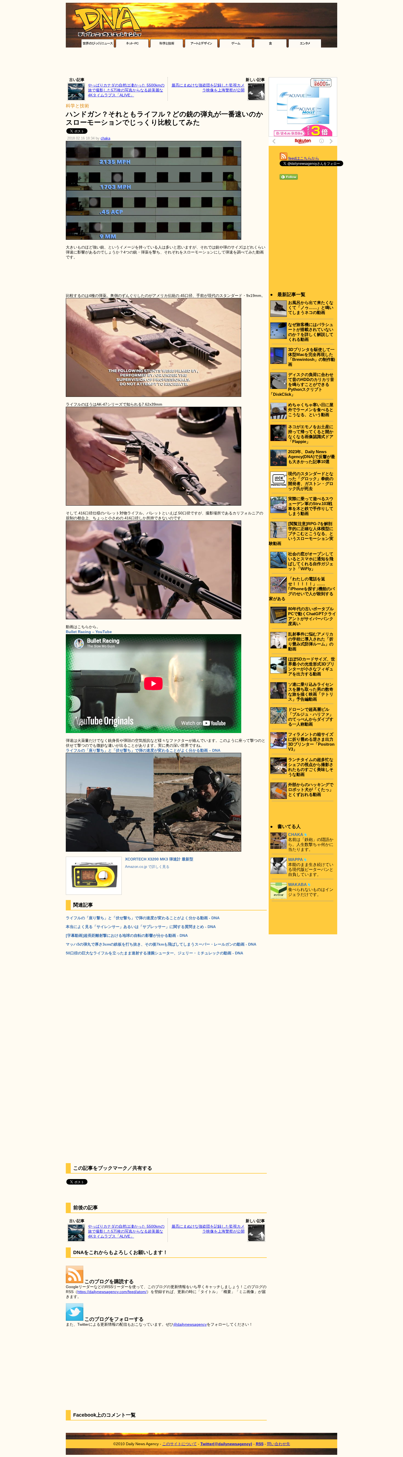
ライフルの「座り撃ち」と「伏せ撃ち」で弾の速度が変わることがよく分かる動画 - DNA (143, 918)
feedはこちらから (303, 158)
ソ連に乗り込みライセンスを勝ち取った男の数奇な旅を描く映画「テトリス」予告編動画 (310, 691)
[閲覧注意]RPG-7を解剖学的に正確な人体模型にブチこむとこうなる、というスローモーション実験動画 (301, 533)
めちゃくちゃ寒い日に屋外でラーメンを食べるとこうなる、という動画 (310, 409)
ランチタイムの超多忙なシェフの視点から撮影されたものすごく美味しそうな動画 (310, 767)
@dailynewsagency (190, 1324)
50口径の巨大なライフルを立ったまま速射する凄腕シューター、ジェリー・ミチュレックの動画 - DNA (154, 953)
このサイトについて (179, 1444)
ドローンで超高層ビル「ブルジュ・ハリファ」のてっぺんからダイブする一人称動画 (310, 716)
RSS (259, 1444)
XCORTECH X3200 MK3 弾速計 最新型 (159, 859)
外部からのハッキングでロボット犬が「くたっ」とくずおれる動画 (310, 789)
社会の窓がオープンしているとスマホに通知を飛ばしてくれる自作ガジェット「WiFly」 (310, 561)
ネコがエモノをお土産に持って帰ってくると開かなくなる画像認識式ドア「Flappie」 (310, 434)
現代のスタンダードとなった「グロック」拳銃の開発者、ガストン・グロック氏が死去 (310, 481)
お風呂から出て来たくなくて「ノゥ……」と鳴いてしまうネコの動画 (310, 307)
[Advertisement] (201, 63)
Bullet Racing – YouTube (89, 631)
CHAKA (295, 834)
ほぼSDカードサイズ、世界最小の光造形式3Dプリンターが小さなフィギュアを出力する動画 (311, 666)
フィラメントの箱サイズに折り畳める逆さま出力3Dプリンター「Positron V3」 (311, 741)
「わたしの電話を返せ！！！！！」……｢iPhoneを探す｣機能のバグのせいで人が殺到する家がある (302, 588)
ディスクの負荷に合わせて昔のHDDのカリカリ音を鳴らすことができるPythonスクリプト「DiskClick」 (301, 384)
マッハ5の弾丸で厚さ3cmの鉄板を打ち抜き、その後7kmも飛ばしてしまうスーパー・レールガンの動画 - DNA (161, 944)
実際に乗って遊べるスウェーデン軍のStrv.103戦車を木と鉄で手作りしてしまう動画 (310, 506)
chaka (105, 138)
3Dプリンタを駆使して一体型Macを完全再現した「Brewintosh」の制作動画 (311, 357)
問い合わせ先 (278, 1444)
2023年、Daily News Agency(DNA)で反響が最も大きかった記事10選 (311, 456)
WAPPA (295, 859)
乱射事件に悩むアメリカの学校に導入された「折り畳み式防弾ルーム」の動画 (310, 641)
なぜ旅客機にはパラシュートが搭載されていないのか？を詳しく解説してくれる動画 (310, 332)
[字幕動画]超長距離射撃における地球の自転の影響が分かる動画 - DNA (127, 935)
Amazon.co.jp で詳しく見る (147, 867)
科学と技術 (77, 105)
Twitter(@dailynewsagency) (226, 1444)
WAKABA (297, 884)
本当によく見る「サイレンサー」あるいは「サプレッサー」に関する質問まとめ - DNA (141, 926)
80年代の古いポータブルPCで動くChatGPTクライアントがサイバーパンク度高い (312, 616)
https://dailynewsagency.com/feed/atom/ (112, 1291)
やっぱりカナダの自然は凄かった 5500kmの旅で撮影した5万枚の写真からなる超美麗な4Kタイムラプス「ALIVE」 (126, 90)
